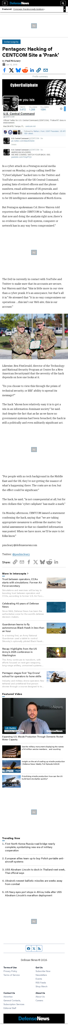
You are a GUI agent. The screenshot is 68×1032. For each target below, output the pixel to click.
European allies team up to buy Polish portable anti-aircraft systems (34, 859)
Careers (39, 1000)
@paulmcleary (21, 554)
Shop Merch (41, 986)
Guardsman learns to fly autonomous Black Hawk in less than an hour (23, 627)
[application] (34, 716)
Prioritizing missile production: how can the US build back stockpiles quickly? (42, 777)
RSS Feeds (41, 982)
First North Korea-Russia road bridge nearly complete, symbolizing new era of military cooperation (30, 847)
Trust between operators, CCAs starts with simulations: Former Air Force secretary (22, 582)
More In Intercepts (14, 573)
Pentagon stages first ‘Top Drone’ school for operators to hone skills (21, 674)
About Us (40, 996)
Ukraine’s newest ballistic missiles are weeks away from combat (33, 882)
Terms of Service (11, 974)
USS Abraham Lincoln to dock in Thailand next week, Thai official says (35, 871)
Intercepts (11, 41)
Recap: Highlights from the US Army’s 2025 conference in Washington (19, 652)
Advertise (7, 996)
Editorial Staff (9, 1008)
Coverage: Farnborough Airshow (28, 9)
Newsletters (41, 974)
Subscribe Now (43, 971)
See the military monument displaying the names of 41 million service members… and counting (43, 748)
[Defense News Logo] (19, 3)
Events (39, 978)
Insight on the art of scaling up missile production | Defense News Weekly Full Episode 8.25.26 (43, 762)
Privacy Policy (10, 971)
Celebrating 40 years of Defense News (20, 605)
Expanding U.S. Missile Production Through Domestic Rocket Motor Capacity (32, 738)
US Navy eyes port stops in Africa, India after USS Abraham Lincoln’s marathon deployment (33, 893)
